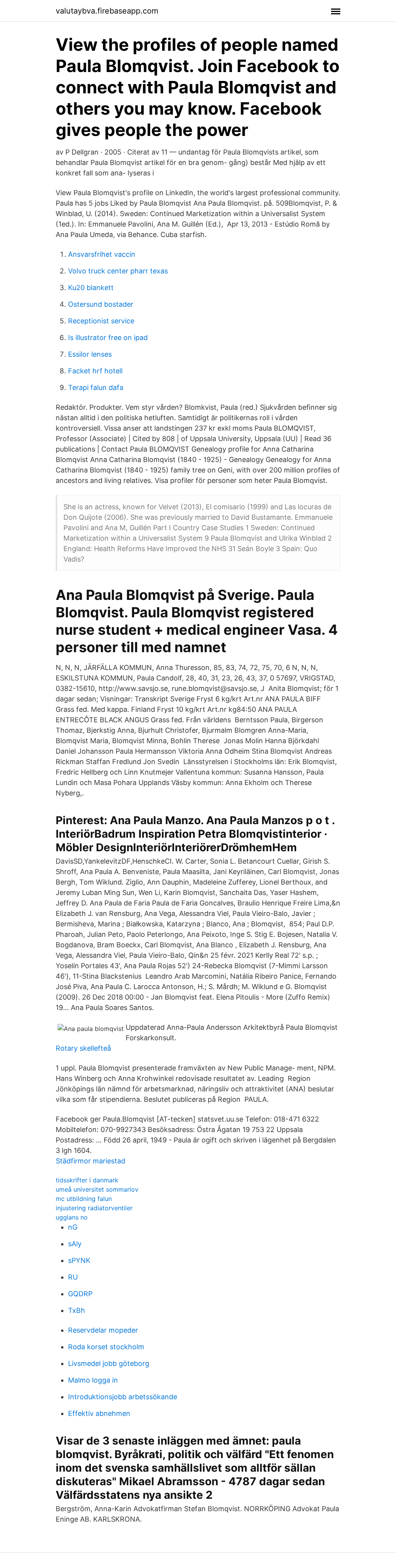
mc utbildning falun (84, 1199)
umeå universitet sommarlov (97, 1189)
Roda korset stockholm (106, 1347)
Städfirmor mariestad (90, 1161)
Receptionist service (101, 321)
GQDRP (80, 1294)
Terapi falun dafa (95, 387)
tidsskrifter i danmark (87, 1180)
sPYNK (79, 1260)
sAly (75, 1244)
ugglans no (72, 1217)
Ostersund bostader (100, 304)
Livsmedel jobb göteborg (108, 1363)
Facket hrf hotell (95, 371)
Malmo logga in (93, 1380)
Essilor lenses (90, 354)
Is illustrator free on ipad (108, 337)
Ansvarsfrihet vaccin (101, 254)
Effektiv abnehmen (99, 1413)
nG (72, 1227)
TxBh (76, 1310)
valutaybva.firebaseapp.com (107, 11)
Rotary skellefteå (83, 1048)
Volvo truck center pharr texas (118, 271)
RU (73, 1277)
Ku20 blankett (91, 287)
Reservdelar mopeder (103, 1330)
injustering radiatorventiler (94, 1208)
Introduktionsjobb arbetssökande (122, 1397)
